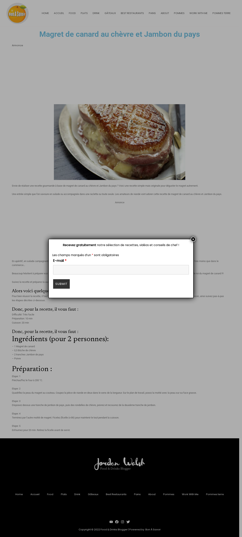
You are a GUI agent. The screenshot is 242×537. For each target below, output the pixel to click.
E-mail (60, 260)
